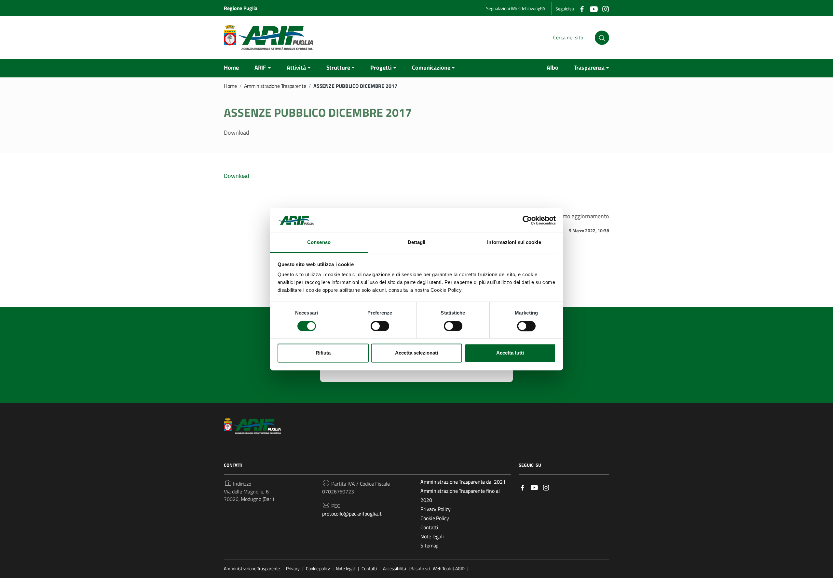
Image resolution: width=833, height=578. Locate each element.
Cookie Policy (434, 518)
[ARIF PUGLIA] (268, 37)
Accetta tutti (510, 353)
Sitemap (429, 545)
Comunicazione (431, 67)
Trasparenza (589, 67)
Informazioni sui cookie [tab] (514, 242)
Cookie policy (318, 568)
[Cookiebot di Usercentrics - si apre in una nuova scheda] (527, 220)
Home (231, 67)
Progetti (380, 67)
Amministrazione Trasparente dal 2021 (462, 482)
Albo (552, 67)
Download (236, 175)
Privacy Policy (435, 509)
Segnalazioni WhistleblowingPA (515, 8)
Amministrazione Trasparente (275, 86)
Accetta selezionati (416, 353)
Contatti (429, 527)
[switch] (380, 326)
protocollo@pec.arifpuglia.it (352, 513)
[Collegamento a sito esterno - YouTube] (593, 8)
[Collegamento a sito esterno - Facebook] (582, 8)
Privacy (293, 568)
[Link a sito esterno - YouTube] (534, 486)
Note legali (432, 536)
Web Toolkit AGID (448, 568)
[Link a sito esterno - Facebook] (522, 486)
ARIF (260, 67)
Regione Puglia (240, 8)
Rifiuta (323, 353)
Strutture (338, 67)
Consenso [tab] (319, 242)
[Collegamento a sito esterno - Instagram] (605, 8)
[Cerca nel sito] (602, 38)
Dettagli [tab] (417, 242)
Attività (296, 67)
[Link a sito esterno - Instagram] (546, 486)
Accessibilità (394, 568)
